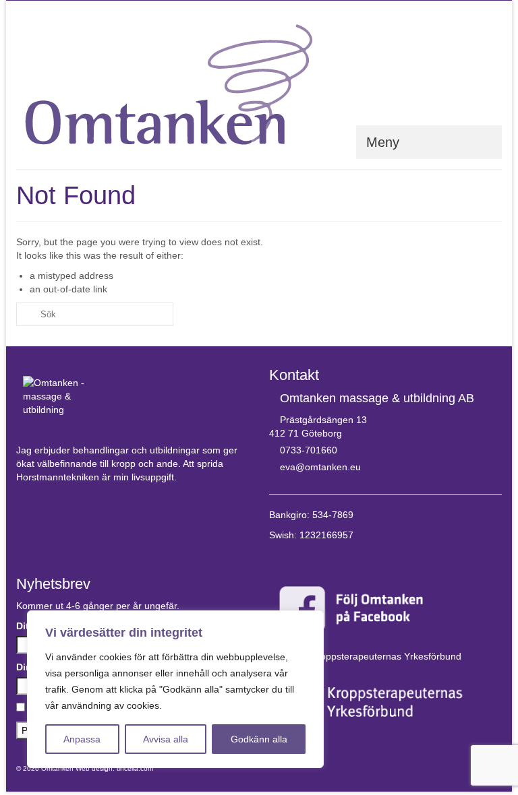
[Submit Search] (26, 314)
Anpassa (81, 739)
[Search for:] (94, 314)
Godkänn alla (259, 739)
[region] (175, 689)
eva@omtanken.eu (320, 467)
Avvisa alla (165, 739)
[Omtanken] (259, 85)
